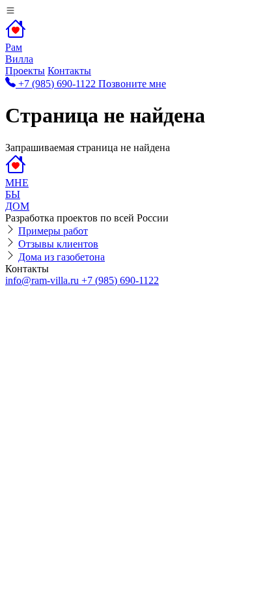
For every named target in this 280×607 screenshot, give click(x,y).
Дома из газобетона (61, 256)
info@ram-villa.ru (43, 280)
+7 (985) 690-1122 (120, 280)
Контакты (69, 70)
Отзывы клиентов (58, 243)
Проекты (25, 70)
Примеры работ (53, 230)
